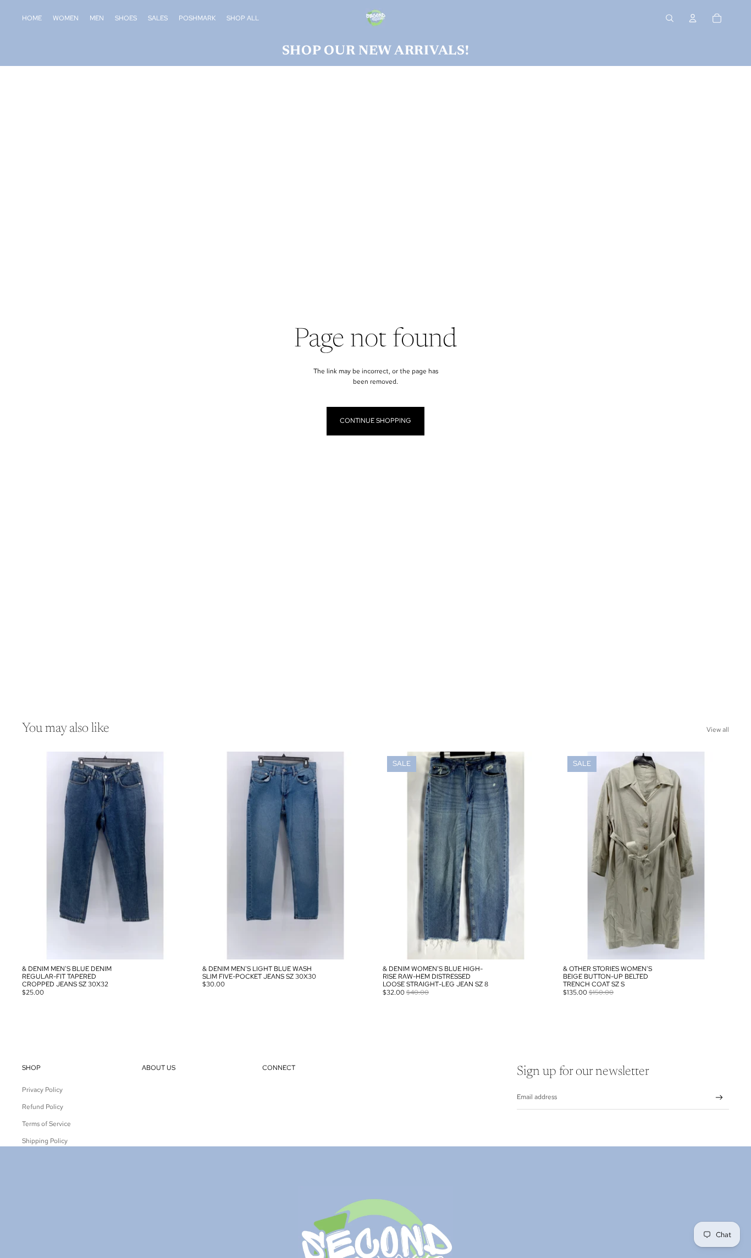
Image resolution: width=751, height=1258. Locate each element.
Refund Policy (42, 1106)
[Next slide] (171, 855)
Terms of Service (46, 1123)
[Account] (693, 18)
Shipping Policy (45, 1140)
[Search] (670, 18)
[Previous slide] (38, 855)
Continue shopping (375, 420)
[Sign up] (719, 1097)
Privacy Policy (42, 1089)
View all (717, 729)
